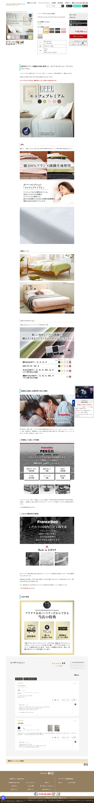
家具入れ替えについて (46, 789)
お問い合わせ (82, 44)
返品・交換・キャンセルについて (47, 785)
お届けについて (30, 789)
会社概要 (54, 2)
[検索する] (63, 6)
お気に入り (74, 44)
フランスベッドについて (44, 2)
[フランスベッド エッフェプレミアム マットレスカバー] (19, 26)
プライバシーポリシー (30, 782)
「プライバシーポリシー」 (10, 801)
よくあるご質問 (30, 785)
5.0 (63, 663)
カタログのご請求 (71, 782)
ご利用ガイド (68, 2)
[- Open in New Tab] (53, 700)
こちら (90, 414)
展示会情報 (60, 2)
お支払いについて (14, 789)
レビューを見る (51, 13)
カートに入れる (79, 36)
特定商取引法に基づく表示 (14, 782)
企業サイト (60, 782)
